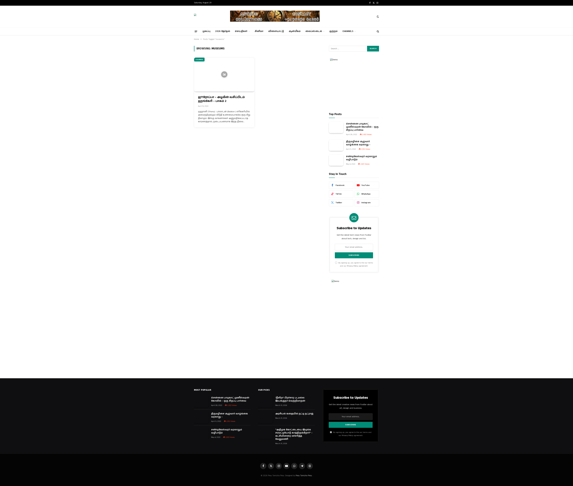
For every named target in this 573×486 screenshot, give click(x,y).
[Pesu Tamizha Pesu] (209, 16)
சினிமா (259, 31)
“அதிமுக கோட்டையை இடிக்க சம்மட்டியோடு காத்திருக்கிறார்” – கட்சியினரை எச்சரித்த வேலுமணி (293, 434)
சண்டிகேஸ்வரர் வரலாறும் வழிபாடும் (361, 158)
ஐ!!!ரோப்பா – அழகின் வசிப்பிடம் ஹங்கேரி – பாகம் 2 (221, 99)
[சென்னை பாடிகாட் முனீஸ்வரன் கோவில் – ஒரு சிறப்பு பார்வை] (336, 127)
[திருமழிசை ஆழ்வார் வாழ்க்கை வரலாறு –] (336, 145)
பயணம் (199, 59)
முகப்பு (206, 31)
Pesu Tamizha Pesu (304, 475)
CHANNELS (347, 31)
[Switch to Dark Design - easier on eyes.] (377, 16)
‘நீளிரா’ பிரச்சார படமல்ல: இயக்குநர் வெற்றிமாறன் (290, 399)
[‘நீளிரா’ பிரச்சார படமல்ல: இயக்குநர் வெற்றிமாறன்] (265, 401)
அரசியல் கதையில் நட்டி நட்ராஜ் (294, 413)
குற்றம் (333, 31)
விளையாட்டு (276, 31)
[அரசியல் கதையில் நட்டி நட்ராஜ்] (265, 417)
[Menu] (196, 31)
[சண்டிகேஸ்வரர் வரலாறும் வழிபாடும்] (336, 160)
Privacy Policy (352, 266)
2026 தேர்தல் (222, 31)
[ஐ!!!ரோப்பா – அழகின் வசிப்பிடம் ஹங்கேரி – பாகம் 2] (224, 74)
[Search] (377, 31)
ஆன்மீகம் (295, 31)
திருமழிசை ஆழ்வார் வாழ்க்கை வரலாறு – (358, 143)
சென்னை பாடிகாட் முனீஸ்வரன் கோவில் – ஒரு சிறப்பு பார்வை (362, 127)
